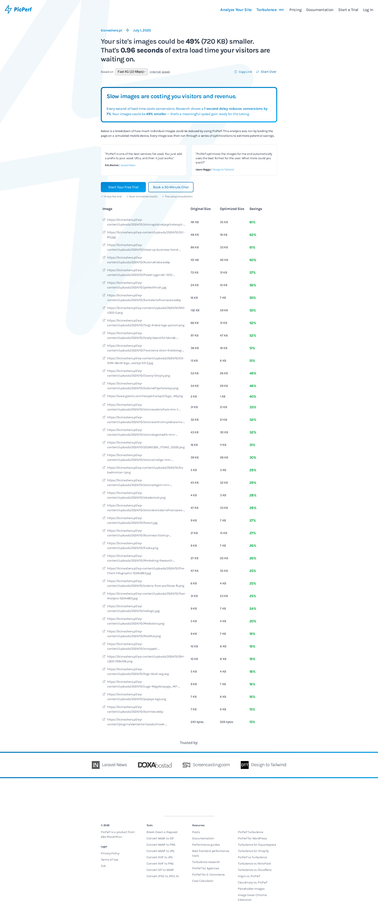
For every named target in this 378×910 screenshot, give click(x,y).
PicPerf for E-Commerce (208, 874)
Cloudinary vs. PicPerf (252, 882)
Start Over (268, 71)
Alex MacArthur (111, 837)
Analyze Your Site (236, 9)
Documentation (320, 9)
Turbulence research (206, 862)
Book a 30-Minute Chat (171, 187)
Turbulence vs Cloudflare (254, 870)
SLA (103, 866)
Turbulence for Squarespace (257, 844)
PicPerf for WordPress (252, 838)
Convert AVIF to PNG (160, 863)
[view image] (104, 220)
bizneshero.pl (111, 30)
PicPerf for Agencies (205, 868)
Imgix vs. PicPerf (249, 876)
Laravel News (128, 165)
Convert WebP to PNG (160, 844)
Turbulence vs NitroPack (254, 863)
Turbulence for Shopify (253, 851)
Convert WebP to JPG (160, 851)
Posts (196, 832)
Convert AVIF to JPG (159, 857)
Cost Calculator (202, 881)
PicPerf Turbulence (250, 832)
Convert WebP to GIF (160, 838)
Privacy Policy (110, 853)
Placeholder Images (251, 889)
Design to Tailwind (223, 169)
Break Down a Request (162, 832)
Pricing (295, 9)
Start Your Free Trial (123, 187)
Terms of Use (109, 859)
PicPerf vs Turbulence (252, 857)
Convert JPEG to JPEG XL (162, 876)
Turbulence (270, 9)
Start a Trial (348, 9)
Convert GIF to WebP (160, 870)
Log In (368, 9)
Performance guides (206, 844)
